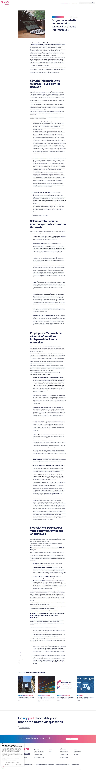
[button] (3, 767)
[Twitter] (20, 656)
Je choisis (7, 764)
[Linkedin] (20, 652)
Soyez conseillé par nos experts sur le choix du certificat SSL (44, 610)
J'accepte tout (18, 764)
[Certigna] (5, 3)
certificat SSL (48, 576)
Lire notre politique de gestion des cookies (9, 760)
